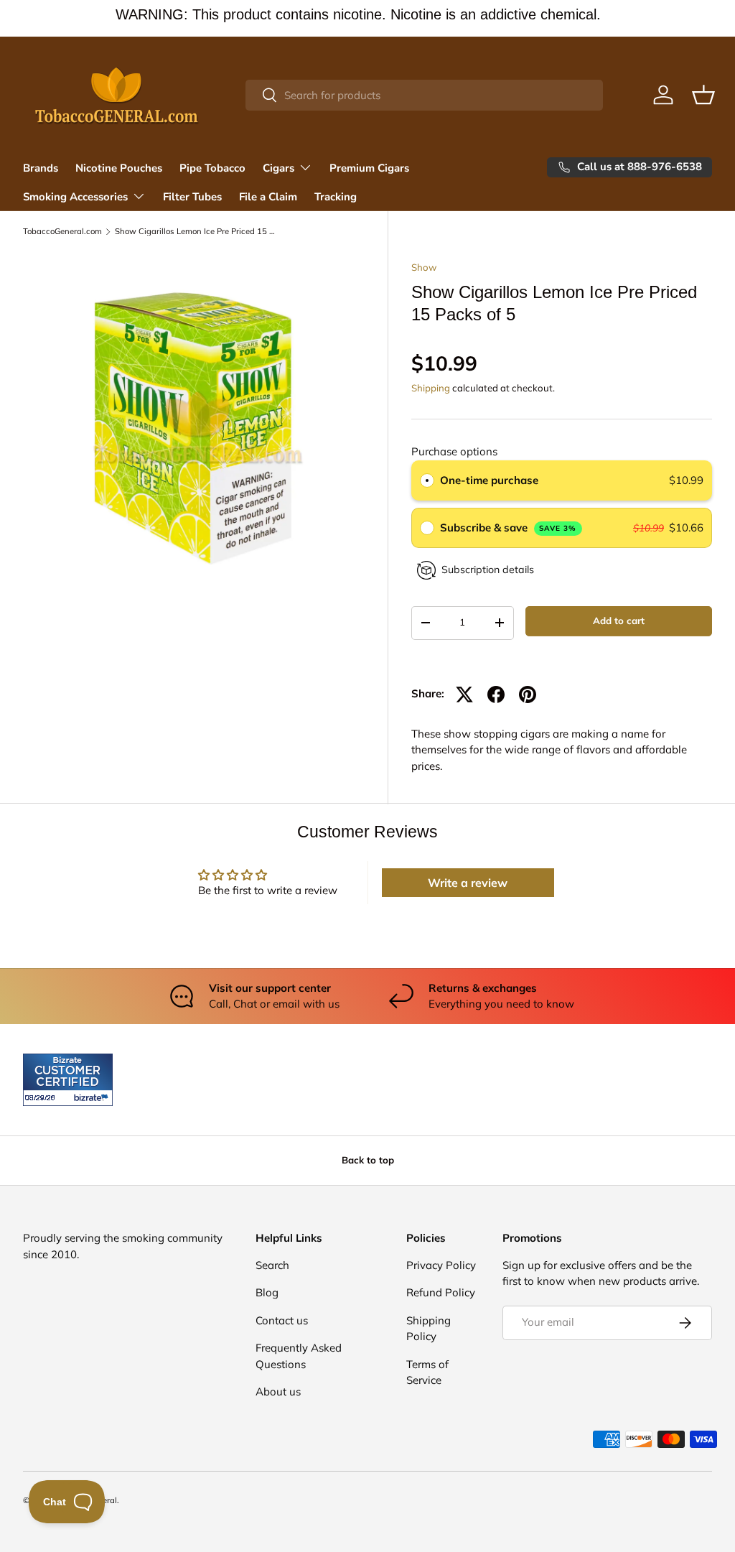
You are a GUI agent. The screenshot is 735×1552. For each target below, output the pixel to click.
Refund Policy (440, 1292)
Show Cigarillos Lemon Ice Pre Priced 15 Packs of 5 (195, 232)
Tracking (335, 197)
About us (278, 1391)
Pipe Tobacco (212, 168)
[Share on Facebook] (496, 694)
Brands (40, 168)
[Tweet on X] (464, 694)
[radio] (427, 480)
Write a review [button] (467, 882)
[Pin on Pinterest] (527, 694)
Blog (267, 1292)
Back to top (368, 1160)
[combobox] (424, 95)
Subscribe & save (508, 527)
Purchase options (454, 451)
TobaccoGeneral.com (62, 232)
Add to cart (619, 620)
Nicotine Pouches (118, 168)
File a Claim (268, 197)
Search (272, 1265)
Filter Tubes (192, 197)
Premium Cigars (369, 168)
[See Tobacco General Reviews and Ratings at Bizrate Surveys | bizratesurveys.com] (68, 1080)
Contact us (282, 1320)
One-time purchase (489, 480)
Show (423, 267)
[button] (703, 95)
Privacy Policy (441, 1265)
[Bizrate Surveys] (42, 1097)
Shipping (430, 388)
